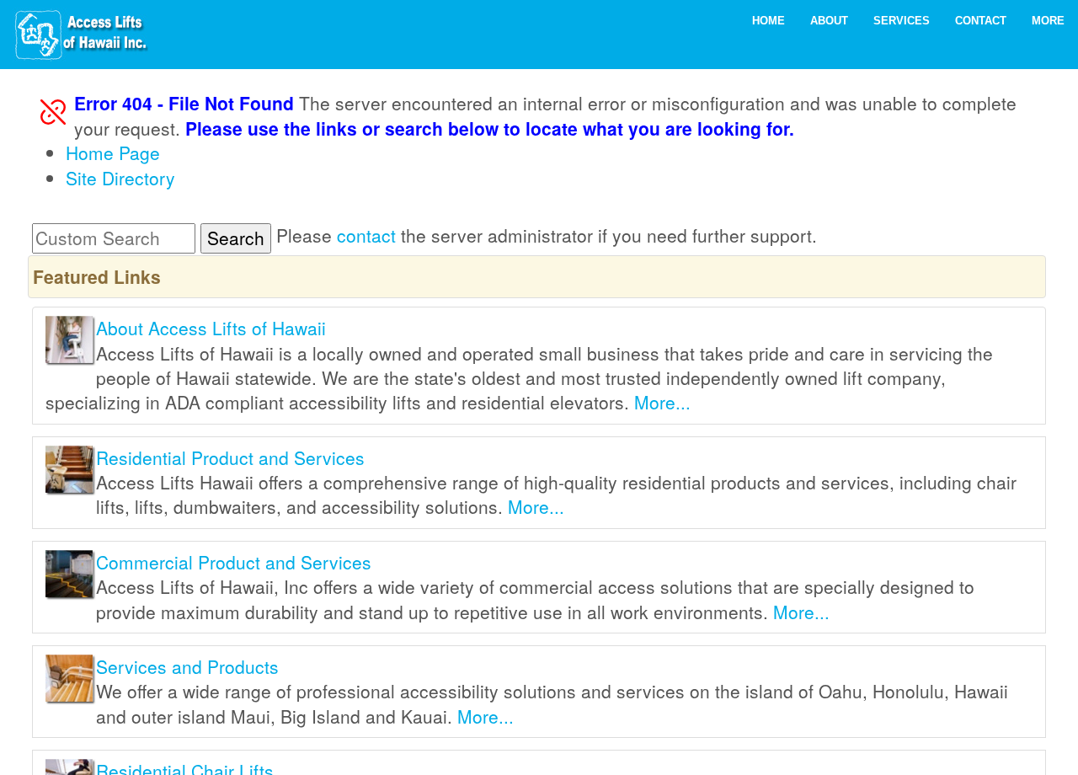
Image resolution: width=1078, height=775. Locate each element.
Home (768, 20)
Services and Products (187, 666)
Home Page (113, 152)
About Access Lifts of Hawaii (211, 327)
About (829, 20)
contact (366, 235)
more (1048, 20)
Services (901, 20)
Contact (980, 20)
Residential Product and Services (230, 457)
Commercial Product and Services (233, 562)
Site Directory (120, 177)
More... (662, 401)
